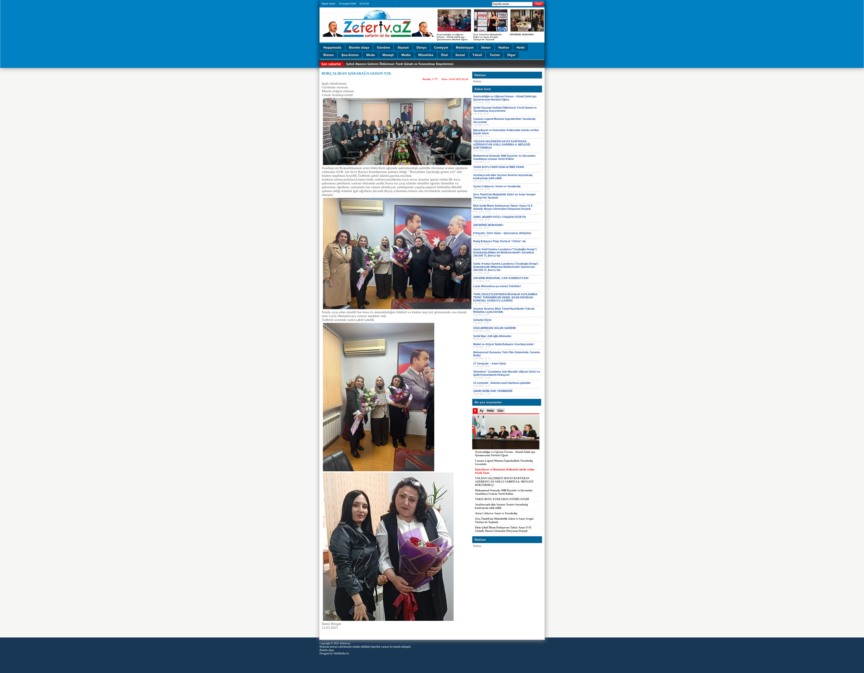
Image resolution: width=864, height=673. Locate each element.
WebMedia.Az (341, 653)
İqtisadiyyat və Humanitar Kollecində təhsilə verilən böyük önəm (504, 471)
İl (475, 410)
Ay (481, 410)
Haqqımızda (332, 47)
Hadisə (503, 47)
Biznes (328, 55)
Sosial (460, 55)
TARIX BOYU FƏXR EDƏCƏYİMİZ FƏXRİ (502, 499)
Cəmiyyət (441, 47)
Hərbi (521, 47)
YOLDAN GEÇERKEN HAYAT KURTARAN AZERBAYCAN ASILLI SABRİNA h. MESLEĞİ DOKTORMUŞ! (504, 482)
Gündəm (383, 47)
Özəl (444, 55)
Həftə (490, 410)
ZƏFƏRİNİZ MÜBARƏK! (522, 34)
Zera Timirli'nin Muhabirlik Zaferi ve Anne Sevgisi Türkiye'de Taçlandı (487, 37)
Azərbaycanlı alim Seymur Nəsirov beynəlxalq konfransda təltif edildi (501, 506)
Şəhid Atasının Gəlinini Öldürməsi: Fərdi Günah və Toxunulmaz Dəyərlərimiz (400, 64)
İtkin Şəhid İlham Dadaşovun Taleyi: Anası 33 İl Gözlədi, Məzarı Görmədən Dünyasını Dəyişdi (503, 529)
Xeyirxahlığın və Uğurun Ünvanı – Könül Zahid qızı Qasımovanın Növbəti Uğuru (452, 37)
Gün (500, 410)
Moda (370, 55)
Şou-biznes (350, 55)
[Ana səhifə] (378, 40)
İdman (486, 47)
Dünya (421, 47)
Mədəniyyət (465, 47)
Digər (511, 55)
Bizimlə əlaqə (359, 47)
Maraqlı (388, 55)
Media (406, 55)
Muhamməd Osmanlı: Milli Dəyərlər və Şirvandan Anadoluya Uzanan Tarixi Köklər (504, 492)
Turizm (495, 55)
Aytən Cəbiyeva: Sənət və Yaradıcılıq (496, 513)
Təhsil (477, 55)
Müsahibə (425, 55)
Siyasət (403, 47)
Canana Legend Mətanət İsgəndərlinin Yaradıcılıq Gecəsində (504, 462)
